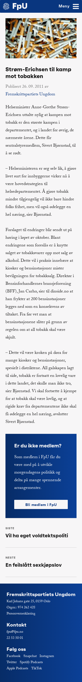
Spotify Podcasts (31, 663)
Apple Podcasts (17, 669)
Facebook (13, 656)
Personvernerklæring (21, 614)
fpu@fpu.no (15, 632)
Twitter (12, 663)
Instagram (47, 656)
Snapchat (30, 656)
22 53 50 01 (15, 638)
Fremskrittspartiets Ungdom (30, 94)
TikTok (36, 669)
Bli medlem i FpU (41, 504)
